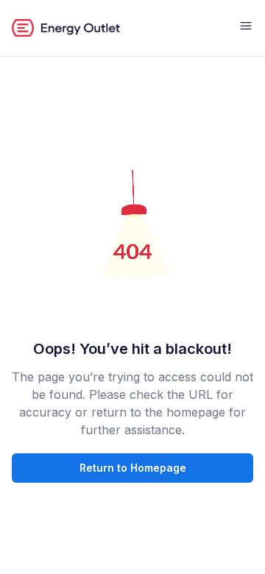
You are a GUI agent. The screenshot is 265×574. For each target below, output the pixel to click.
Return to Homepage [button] (133, 467)
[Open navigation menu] (246, 28)
